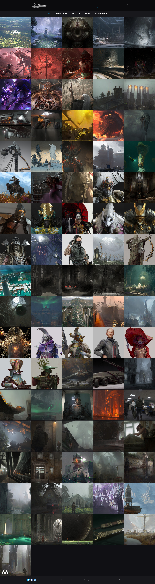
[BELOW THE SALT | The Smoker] (77, 422)
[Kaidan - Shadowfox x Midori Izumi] (46, 173)
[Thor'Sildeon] (108, 235)
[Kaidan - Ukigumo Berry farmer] (15, 173)
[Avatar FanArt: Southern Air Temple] (139, 297)
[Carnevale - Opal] (15, 359)
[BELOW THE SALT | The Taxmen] (77, 453)
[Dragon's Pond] (46, 18)
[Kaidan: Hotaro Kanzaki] (77, 173)
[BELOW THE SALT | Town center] (108, 453)
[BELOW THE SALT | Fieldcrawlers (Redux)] (139, 111)
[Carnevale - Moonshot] (46, 328)
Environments (61, 14)
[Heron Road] (15, 515)
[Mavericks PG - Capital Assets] (15, 546)
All (49, 14)
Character (76, 14)
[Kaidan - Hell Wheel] (108, 111)
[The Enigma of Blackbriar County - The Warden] (46, 266)
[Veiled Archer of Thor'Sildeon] (139, 235)
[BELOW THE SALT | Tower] (15, 142)
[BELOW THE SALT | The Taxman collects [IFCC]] (77, 391)
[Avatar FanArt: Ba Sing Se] (77, 297)
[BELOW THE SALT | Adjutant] (15, 204)
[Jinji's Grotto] (139, 266)
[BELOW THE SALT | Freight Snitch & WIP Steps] (15, 422)
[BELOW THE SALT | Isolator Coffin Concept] (139, 173)
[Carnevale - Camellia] (139, 328)
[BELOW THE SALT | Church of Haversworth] (77, 484)
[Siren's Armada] (46, 391)
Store (126, 7)
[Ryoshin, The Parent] (46, 235)
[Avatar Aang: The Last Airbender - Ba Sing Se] (15, 18)
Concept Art (97, 7)
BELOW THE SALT (101, 14)
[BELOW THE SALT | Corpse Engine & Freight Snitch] (15, 111)
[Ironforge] (108, 391)
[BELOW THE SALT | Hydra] (139, 142)
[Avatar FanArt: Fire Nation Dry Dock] (108, 297)
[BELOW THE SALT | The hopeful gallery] (139, 453)
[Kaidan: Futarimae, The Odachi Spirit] (77, 204)
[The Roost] (15, 266)
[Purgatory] (77, 111)
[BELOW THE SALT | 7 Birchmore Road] (46, 484)
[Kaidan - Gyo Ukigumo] (108, 173)
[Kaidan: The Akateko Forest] (77, 80)
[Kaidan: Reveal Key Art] (15, 49)
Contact (106, 7)
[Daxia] (77, 235)
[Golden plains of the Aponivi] (139, 515)
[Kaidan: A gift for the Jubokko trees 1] (77, 49)
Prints (120, 7)
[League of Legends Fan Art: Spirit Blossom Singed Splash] (15, 80)
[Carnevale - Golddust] (77, 328)
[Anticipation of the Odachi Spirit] (139, 49)
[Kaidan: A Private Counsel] (77, 142)
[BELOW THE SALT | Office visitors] (46, 111)
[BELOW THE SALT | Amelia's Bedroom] (139, 422)
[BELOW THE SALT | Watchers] (108, 80)
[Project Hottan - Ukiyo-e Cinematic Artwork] (46, 142)
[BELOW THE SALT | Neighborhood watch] (46, 422)
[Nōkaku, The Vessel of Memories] (77, 18)
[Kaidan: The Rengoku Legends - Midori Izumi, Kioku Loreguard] (15, 235)
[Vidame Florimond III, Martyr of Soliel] (15, 328)
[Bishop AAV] (108, 359)
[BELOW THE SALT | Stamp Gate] (139, 80)
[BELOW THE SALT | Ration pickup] (108, 422)
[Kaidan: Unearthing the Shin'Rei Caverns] (108, 49)
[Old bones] (46, 515)
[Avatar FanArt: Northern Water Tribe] (46, 297)
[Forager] (77, 515)
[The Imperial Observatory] (46, 80)
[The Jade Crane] (46, 359)
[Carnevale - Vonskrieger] (108, 328)
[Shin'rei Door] (139, 18)
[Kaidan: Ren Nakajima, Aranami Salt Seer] (46, 204)
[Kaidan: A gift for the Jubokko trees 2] (46, 49)
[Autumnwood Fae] (77, 359)
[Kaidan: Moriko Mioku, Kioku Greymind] (139, 204)
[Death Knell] (15, 297)
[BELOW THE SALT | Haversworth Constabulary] (46, 453)
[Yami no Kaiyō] (108, 142)
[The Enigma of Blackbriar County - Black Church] (108, 266)
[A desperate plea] (139, 484)
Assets (87, 14)
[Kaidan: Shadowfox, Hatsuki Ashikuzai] (108, 204)
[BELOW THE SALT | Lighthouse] (15, 484)
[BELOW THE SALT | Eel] (15, 391)
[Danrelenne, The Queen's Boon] (108, 515)
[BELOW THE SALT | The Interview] (139, 391)
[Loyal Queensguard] (139, 359)
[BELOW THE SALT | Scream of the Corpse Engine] (15, 453)
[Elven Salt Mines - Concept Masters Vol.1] (108, 484)
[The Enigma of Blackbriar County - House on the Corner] (77, 266)
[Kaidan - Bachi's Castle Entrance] (108, 18)
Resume (113, 7)
